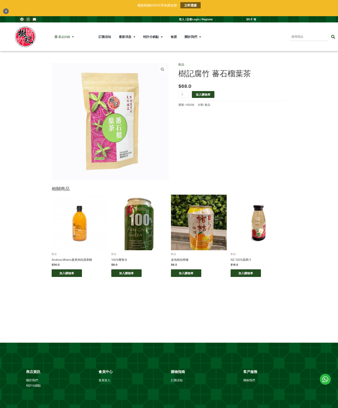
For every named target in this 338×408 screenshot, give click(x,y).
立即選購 (190, 5)
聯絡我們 (249, 380)
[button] (62, 37)
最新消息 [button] (125, 37)
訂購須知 (105, 37)
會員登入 (105, 380)
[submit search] (333, 37)
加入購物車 (203, 94)
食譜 (174, 37)
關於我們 (32, 380)
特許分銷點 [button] (151, 37)
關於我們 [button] (191, 37)
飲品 (181, 64)
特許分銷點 (33, 385)
